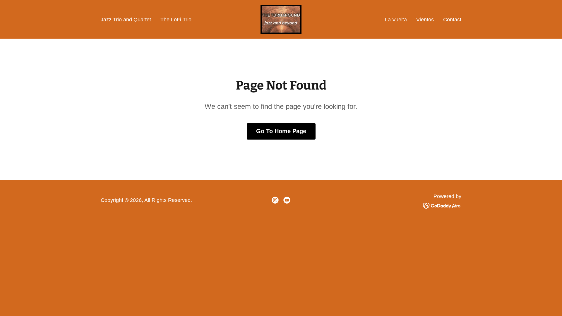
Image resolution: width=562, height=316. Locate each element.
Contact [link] (452, 20)
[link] (281, 19)
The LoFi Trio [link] (175, 20)
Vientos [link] (425, 20)
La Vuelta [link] (396, 20)
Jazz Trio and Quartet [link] (126, 20)
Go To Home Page (281, 131)
